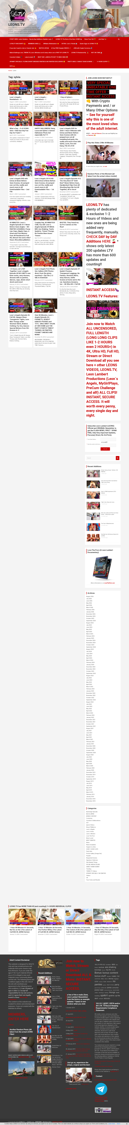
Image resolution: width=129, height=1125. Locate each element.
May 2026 (89, 603)
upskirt (104, 995)
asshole (101, 967)
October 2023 (90, 671)
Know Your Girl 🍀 (90, 39)
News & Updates (91, 845)
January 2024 (90, 664)
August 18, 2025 (42, 934)
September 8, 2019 (15, 242)
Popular (37, 88)
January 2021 (90, 744)
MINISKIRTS (109, 981)
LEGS (96, 981)
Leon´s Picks (90, 831)
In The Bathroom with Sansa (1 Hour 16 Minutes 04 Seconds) (78, 929)
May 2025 (89, 629)
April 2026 (89, 605)
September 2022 (91, 700)
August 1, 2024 (14, 102)
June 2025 (89, 627)
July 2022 (89, 704)
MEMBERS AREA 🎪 (34, 43)
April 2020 (89, 763)
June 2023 (89, 680)
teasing (106, 992)
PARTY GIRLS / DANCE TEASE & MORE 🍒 (81, 61)
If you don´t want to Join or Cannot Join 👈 (23, 48)
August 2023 (90, 675)
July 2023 (89, 678)
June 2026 (89, 601)
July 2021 (89, 730)
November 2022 (90, 695)
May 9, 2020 (63, 148)
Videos (12, 92)
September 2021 (91, 726)
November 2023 (90, 669)
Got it (118, 1123)
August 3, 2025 (70, 932)
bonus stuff (100, 976)
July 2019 (89, 783)
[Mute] (114, 162)
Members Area (47, 1122)
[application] (102, 154)
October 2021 (90, 724)
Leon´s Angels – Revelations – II (16, 98)
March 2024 (89, 660)
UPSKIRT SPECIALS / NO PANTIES (19, 90)
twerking (97, 996)
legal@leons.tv (114, 1071)
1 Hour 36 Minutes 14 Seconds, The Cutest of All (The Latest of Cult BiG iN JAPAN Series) (22, 930)
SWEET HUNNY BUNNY (92, 867)
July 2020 (89, 757)
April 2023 (89, 684)
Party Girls (23, 88)
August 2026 (90, 596)
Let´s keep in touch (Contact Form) (106, 1080)
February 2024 (90, 662)
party (117, 985)
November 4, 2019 (65, 192)
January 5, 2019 (14, 332)
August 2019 (90, 781)
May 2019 (89, 788)
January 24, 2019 (64, 286)
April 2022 (89, 711)
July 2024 (89, 651)
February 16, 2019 (15, 284)
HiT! (11, 165)
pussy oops (99, 990)
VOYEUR (101, 998)
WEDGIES (107, 998)
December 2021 (90, 719)
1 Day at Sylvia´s (66, 97)
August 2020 (90, 755)
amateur (108, 964)
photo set (103, 987)
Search (117, 458)
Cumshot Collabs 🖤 (16, 57)
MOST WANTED (90, 840)
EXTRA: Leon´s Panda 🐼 (69, 43)
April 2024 (89, 658)
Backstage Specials (16, 83)
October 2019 (90, 777)
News (88, 842)
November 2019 (90, 774)
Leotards (68, 1024)
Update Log (30, 1122)
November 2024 (90, 642)
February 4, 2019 (39, 280)
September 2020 (91, 752)
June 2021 (89, 733)
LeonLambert (23, 102)
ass (113, 964)
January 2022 (90, 717)
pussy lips (115, 987)
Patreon (90, 135)
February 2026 (90, 609)
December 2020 (90, 746)
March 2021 (89, 739)
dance (106, 978)
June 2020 (89, 759)
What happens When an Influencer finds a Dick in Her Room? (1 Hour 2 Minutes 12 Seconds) (106, 931)
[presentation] (117, 906)
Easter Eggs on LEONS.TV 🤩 (89, 43)
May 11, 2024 (38, 102)
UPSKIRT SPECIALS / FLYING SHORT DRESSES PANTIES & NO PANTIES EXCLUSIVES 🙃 (37, 61)
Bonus (98, 972)
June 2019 (89, 785)
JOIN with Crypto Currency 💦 (82, 48)
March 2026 (89, 607)
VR (87, 877)
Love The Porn (90, 836)
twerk (117, 992)
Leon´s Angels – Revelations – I (41, 98)
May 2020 (89, 761)
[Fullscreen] (117, 162)
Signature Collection (16, 213)
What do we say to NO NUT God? (76, 1017)
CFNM (75, 1030)
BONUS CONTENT (14, 86)
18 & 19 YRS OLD (100, 964)
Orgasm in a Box (91, 847)
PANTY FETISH (110, 985)
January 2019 (90, 796)
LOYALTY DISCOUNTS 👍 (18, 43)
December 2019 (90, 772)
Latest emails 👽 (30, 57)
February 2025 (90, 636)
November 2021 (90, 722)
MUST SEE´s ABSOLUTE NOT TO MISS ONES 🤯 (53, 57)
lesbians (101, 981)
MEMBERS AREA (24, 1057)
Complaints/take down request (103, 1066)
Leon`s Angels (14, 88)
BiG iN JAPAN (90, 814)
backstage (98, 970)
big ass (103, 970)
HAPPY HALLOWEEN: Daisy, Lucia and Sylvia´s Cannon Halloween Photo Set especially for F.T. (45, 131)
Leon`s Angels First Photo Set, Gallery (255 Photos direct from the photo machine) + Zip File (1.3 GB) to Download (45, 273)
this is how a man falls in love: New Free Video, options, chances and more (78, 1056)
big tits (108, 970)
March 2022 (89, 713)
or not (105, 166)
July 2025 (89, 625)
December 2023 (90, 667)
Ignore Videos (90, 825)
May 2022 (89, 708)
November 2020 (90, 748)
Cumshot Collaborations (93, 820)
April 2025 (89, 631)
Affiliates (11, 1025)
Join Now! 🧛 (102, 39)
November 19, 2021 (65, 99)
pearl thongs (97, 987)
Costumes (24, 86)
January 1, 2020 (39, 194)
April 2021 (89, 737)
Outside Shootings (79, 1027)
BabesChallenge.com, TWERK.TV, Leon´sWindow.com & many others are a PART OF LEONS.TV (39, 52)
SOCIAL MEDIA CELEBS (93, 864)
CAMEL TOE (115, 976)
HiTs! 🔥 (12, 66)
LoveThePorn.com (109, 583)
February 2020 (90, 768)
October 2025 (90, 618)
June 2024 (89, 653)
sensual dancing (108, 990)
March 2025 (89, 634)
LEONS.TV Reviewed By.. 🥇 (80, 52)
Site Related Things (91, 862)
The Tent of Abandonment (107, 523)
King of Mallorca (91, 827)
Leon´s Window (90, 834)
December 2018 (90, 799)
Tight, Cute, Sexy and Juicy (107, 502)
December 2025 (90, 614)
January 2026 (90, 612)
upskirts (111, 996)
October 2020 (90, 750)
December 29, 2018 (40, 337)
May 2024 (89, 656)
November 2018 (90, 801)
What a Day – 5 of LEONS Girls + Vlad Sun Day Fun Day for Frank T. (19, 130)
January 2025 (90, 638)
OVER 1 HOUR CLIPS (65, 117)
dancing (110, 978)
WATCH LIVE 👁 (44, 48)
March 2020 (89, 766)
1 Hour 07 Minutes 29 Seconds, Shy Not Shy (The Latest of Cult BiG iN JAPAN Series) (50, 930)
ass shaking (110, 967)
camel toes (97, 978)
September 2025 (91, 620)
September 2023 (91, 673)
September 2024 (91, 647)
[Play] (88, 162)
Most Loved (13, 206)
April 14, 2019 (38, 238)
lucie (104, 981)
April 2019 (89, 790)
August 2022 (90, 702)
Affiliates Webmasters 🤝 (51, 43)
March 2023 (89, 686)
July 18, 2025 (98, 936)
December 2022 (90, 693)
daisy (102, 978)
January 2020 (90, 770)
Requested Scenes (15, 211)
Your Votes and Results (93, 880)
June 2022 (89, 706)
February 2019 (90, 794)
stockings (101, 992)
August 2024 (90, 649)
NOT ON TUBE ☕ (96, 52)
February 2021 (90, 741)
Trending (13, 260)
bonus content (110, 972)
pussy (109, 987)
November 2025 (90, 616)
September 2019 (91, 779)
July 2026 (89, 598)
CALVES (109, 976)
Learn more (111, 1123)
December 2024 (90, 640)
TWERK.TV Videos (91, 871)
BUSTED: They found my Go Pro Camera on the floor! (69, 225)
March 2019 (89, 792)
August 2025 (90, 623)
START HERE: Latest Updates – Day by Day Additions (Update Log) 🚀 (31, 39)
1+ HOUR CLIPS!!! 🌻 (103, 61)
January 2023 (90, 691)
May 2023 (89, 682)
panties (104, 985)
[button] (102, 154)
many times (85, 1084)
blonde (113, 970)
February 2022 (90, 715)
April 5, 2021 (13, 135)
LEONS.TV (16, 25)
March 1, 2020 (13, 194)
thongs (112, 992)
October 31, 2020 (39, 137)
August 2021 (90, 728)
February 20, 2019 (65, 229)
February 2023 (90, 689)
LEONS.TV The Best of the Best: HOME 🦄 (69, 39)
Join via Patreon (97, 133)
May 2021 (89, 735)
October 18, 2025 (14, 934)
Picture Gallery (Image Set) (68, 90)
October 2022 (90, 697)
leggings (116, 978)
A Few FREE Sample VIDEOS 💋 (61, 48)
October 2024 (90, 645)
